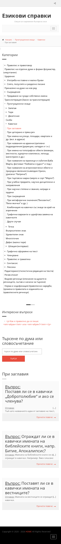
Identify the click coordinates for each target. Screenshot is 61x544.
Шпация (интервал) (18, 246)
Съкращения (13, 91)
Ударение (10, 76)
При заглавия (14, 128)
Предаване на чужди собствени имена (27, 95)
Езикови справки (26, 15)
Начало (8, 39)
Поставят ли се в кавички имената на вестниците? (29, 487)
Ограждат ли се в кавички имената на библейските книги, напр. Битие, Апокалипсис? (30, 443)
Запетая (12, 108)
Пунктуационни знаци (25, 39)
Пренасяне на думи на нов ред (21, 88)
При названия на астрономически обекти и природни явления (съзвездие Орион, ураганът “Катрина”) (29, 171)
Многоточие (12, 238)
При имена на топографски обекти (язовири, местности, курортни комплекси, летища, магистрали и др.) (30, 153)
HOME (29, 531)
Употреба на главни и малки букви (25, 80)
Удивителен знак (15, 234)
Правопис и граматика (18, 259)
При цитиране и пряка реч (21, 132)
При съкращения (16, 196)
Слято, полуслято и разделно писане (26, 84)
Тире (10, 112)
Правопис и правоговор (19, 65)
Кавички (41, 39)
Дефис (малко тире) (16, 242)
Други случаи (14, 221)
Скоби (9, 119)
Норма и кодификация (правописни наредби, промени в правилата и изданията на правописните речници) (27, 289)
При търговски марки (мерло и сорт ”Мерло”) (30, 178)
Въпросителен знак (16, 230)
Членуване (12, 255)
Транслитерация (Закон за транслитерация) (27, 99)
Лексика (11, 267)
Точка (11, 226)
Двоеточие (13, 115)
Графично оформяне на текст (22, 251)
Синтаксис (12, 263)
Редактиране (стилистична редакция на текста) (29, 271)
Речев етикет (11, 274)
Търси (13, 358)
